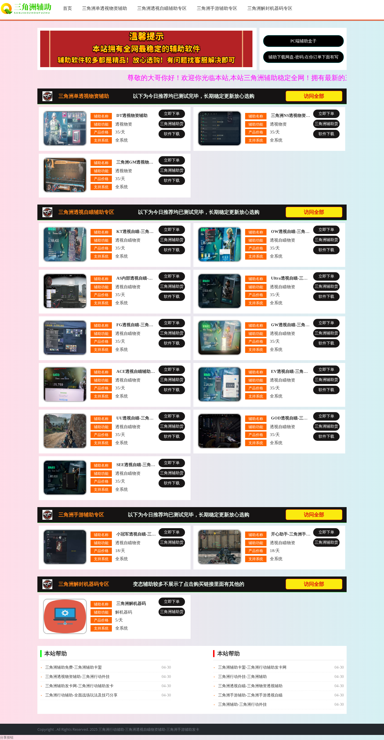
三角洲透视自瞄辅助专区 (162, 8)
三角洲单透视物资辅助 (104, 8)
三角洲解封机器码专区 (269, 8)
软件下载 (172, 134)
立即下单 (172, 114)
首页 (67, 8)
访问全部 (314, 96)
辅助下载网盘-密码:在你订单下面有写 (303, 57)
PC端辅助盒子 (303, 41)
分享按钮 (6, 737)
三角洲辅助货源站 (172, 125)
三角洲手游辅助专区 (217, 8)
